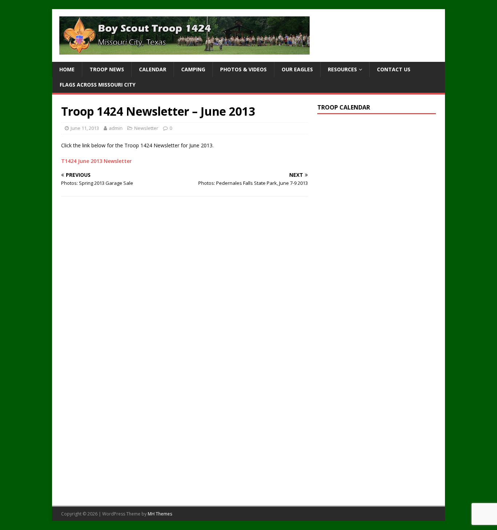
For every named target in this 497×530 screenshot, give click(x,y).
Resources (342, 69)
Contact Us (393, 69)
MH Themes (160, 514)
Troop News (107, 69)
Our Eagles (297, 69)
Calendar (152, 69)
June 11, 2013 (85, 128)
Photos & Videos (243, 69)
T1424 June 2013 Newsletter (96, 161)
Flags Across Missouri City (97, 84)
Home (67, 69)
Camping (193, 69)
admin (116, 128)
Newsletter (146, 128)
